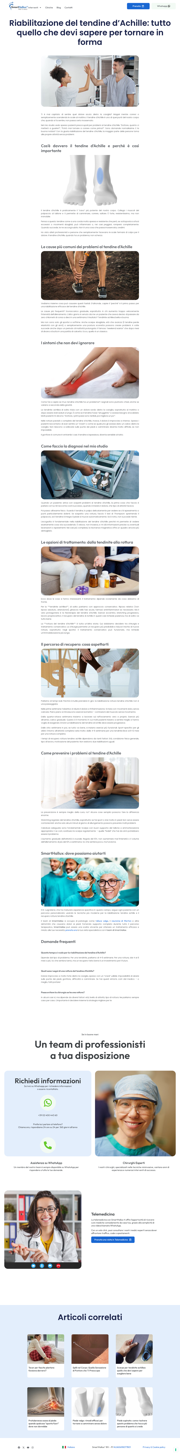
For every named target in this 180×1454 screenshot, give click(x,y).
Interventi (33, 7)
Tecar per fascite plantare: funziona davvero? (42, 1369)
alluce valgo (102, 920)
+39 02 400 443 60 (47, 1115)
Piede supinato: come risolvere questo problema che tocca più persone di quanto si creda (132, 1423)
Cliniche (49, 7)
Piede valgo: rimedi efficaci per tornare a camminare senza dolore (90, 1422)
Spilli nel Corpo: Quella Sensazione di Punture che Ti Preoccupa (89, 1369)
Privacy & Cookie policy (154, 1447)
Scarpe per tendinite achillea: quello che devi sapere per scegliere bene (131, 1370)
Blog (59, 7)
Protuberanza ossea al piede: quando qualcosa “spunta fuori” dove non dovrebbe (44, 1423)
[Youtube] (28, 1447)
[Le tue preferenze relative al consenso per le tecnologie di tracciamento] (175, 1449)
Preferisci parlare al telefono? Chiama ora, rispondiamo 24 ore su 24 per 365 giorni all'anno (47, 1126)
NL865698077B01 (122, 1447)
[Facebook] (19, 1447)
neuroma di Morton (121, 920)
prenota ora (71, 930)
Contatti (68, 7)
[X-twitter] (23, 1447)
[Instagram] (32, 1447)
